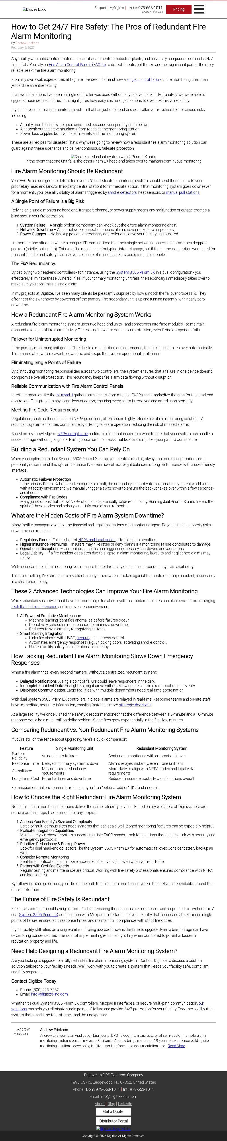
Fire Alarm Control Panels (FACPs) (77, 64)
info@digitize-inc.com (49, 994)
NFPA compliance (72, 434)
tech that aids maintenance (34, 606)
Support (100, 8)
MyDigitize (117, 8)
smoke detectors (122, 192)
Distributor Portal (113, 1121)
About (100, 1104)
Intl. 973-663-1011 (138, 1089)
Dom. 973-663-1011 (103, 1089)
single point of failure (144, 79)
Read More (176, 1046)
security (83, 638)
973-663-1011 (150, 8)
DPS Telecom (114, 1075)
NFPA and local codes (96, 540)
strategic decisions (135, 705)
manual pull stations (183, 192)
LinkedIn (125, 1104)
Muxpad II (64, 395)
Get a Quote (113, 1111)
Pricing (179, 9)
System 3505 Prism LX (135, 272)
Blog (111, 1104)
